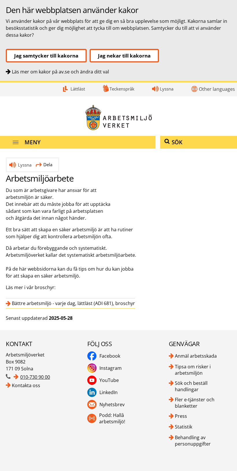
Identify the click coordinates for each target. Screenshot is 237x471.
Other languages (217, 89)
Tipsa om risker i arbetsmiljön (193, 369)
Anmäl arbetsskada (196, 356)
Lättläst (78, 89)
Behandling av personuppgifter (193, 440)
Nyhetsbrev (112, 404)
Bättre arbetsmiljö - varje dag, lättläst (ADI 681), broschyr (73, 303)
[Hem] (118, 117)
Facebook (109, 356)
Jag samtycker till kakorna (46, 55)
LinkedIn (108, 392)
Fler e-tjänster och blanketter (194, 402)
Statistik (183, 427)
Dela (47, 164)
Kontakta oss (26, 385)
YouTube (109, 380)
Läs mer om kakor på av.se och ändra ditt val (60, 72)
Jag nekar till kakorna (124, 55)
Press (181, 416)
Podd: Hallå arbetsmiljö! (112, 418)
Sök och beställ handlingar (191, 386)
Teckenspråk (122, 89)
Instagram (110, 368)
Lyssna (166, 89)
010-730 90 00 (35, 377)
